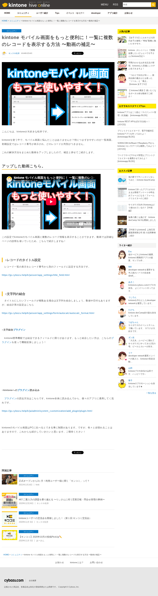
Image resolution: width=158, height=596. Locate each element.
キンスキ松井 (14, 53)
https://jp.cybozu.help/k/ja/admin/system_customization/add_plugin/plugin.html (47, 411)
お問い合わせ (96, 562)
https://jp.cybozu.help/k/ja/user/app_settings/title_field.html (36, 275)
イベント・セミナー (75, 13)
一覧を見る (151, 393)
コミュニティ (23, 13)
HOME (7, 13)
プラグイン (19, 329)
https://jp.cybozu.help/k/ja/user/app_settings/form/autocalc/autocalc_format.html (48, 313)
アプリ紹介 (113, 13)
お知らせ (129, 13)
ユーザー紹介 (42, 13)
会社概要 (32, 581)
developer (96, 13)
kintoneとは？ (77, 562)
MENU (104, 4)
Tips (57, 13)
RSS (115, 4)
